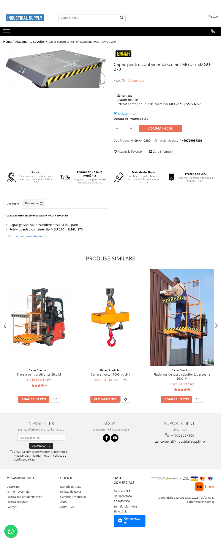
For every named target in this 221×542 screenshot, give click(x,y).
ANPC (64, 502)
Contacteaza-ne (132, 520)
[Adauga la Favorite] (55, 399)
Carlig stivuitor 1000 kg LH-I (110, 374)
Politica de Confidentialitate (24, 497)
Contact (11, 507)
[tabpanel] (55, 67)
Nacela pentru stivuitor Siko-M (39, 374)
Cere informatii (162, 151)
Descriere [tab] (12, 204)
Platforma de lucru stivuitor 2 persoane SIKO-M (181, 376)
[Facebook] (106, 438)
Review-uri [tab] (34, 203)
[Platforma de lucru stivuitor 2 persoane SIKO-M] (182, 317)
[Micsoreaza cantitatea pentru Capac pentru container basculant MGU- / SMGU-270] (117, 128)
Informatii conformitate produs (26, 236)
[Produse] (7, 32)
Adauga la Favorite (129, 151)
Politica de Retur (70, 491)
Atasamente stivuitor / (31, 41)
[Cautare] (122, 17)
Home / (8, 41)
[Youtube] (114, 438)
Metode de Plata (70, 487)
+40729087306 (182, 435)
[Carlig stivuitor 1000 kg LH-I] (110, 317)
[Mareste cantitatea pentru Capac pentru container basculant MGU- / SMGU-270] (131, 128)
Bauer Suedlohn (39, 370)
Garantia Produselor (73, 497)
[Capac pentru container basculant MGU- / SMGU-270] (55, 67)
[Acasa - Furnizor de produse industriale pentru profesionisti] (24, 18)
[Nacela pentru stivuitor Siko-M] (39, 317)
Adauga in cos (160, 128)
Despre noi (13, 487)
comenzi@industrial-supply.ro (182, 441)
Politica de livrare (17, 502)
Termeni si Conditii (18, 491)
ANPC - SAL (67, 507)
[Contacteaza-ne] (213, 31)
